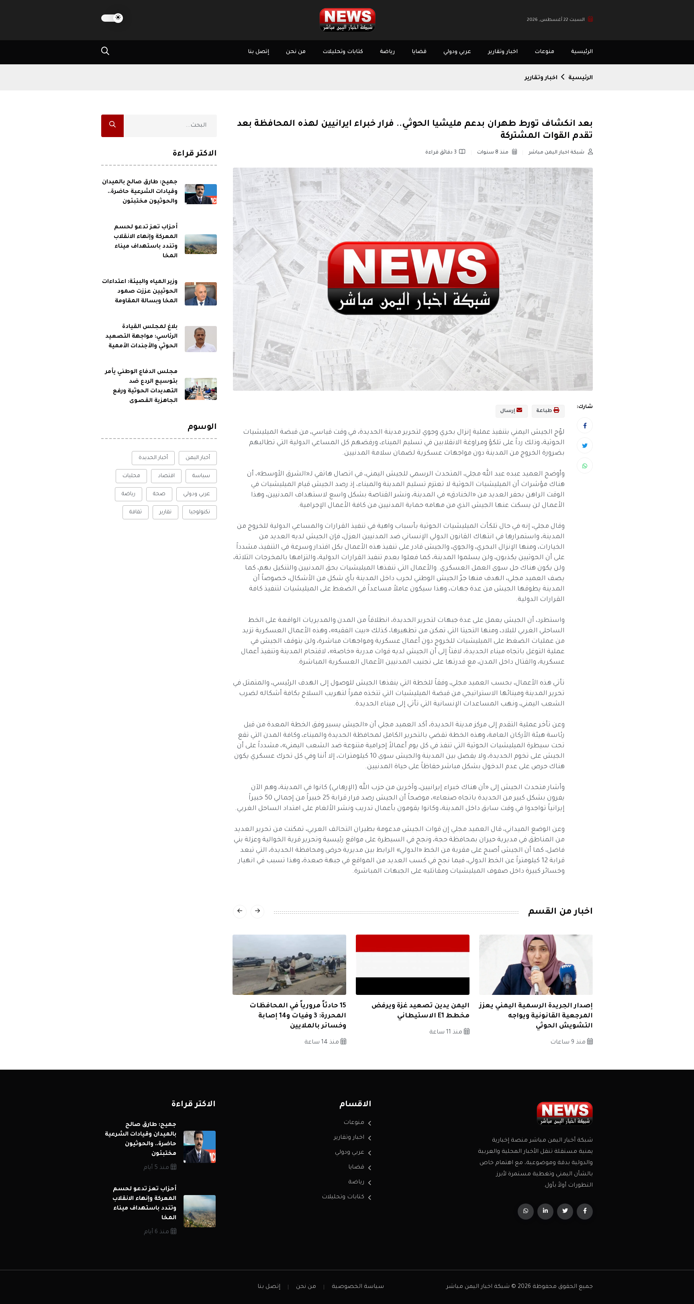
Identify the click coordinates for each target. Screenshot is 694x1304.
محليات (131, 476)
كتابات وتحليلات (343, 52)
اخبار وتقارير (503, 52)
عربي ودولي (457, 52)
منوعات (544, 52)
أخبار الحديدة (153, 458)
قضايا (419, 52)
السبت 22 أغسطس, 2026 (556, 20)
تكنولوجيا (199, 512)
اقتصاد (166, 476)
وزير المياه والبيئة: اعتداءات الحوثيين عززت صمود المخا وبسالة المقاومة (140, 292)
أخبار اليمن (198, 458)
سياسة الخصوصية (358, 1287)
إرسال (508, 411)
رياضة (387, 52)
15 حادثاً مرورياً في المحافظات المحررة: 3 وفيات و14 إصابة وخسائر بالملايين (297, 1016)
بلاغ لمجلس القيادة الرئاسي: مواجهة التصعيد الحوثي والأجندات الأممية (141, 337)
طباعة (544, 411)
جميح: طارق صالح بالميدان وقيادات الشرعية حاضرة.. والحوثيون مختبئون (140, 192)
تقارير (165, 512)
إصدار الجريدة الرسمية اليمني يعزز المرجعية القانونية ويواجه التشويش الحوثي (536, 1016)
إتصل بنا (258, 52)
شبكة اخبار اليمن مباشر (557, 153)
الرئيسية (582, 52)
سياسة (201, 476)
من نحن (296, 52)
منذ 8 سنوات (493, 153)
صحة (159, 494)
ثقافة (135, 512)
